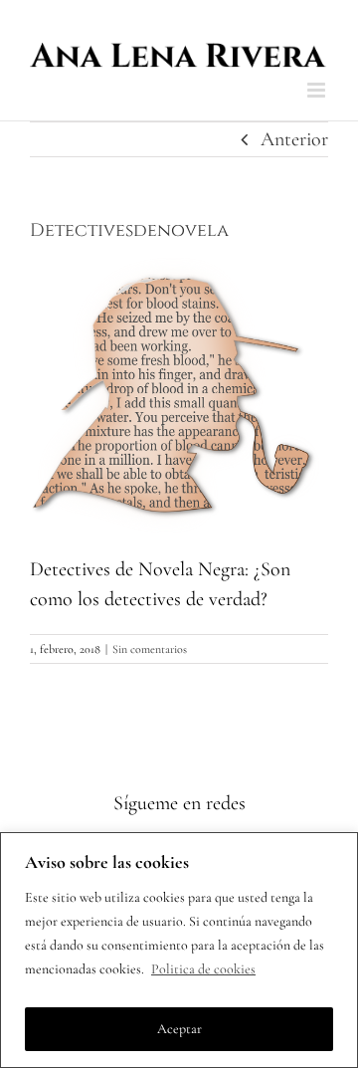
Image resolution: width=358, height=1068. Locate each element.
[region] (179, 950)
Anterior (294, 139)
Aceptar (179, 1028)
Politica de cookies (203, 969)
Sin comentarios (149, 649)
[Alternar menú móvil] (317, 90)
